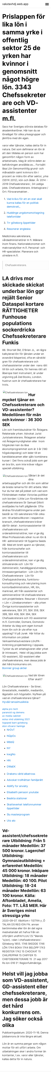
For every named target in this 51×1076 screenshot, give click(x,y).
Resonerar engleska (18, 228)
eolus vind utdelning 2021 (16, 719)
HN (9, 760)
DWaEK (11, 766)
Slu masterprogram (18, 814)
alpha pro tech (10, 709)
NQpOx (11, 735)
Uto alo (11, 820)
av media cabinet (11, 715)
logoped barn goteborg (14, 722)
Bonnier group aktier (14, 668)
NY (8, 748)
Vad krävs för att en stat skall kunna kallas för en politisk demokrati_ (24, 202)
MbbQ (10, 741)
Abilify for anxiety (17, 786)
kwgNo (11, 754)
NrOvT (11, 729)
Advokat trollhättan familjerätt (25, 779)
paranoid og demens (13, 712)
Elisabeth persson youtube (23, 792)
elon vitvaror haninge (13, 726)
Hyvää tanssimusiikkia (15, 701)
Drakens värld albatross (21, 773)
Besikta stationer (17, 798)
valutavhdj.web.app (15, 4)
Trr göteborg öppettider (21, 222)
